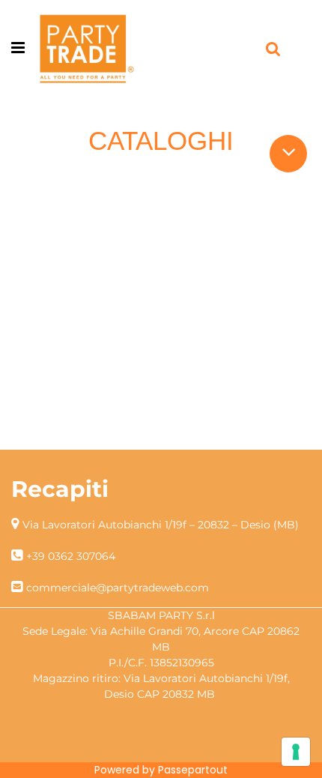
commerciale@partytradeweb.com (117, 587)
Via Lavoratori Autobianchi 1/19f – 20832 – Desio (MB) (160, 524)
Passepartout (193, 769)
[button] (289, 152)
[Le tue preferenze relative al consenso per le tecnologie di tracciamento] (296, 752)
